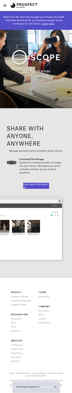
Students (15, 361)
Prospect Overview (20, 297)
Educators (16, 357)
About (41, 315)
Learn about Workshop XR (35, 186)
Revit (13, 323)
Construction (17, 349)
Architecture (17, 345)
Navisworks (16, 319)
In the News (44, 323)
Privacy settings (38, 373)
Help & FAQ (44, 297)
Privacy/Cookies (23, 373)
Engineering (16, 353)
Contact (42, 319)
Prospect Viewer (19, 305)
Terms (11, 373)
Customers (44, 311)
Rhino (13, 327)
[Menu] (5, 6)
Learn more (48, 23)
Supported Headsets (21, 301)
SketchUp (15, 331)
